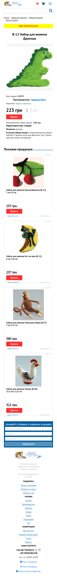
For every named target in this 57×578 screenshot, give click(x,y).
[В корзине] (43, 4)
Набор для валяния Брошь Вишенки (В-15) (26, 190)
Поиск (51, 10)
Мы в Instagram (29, 566)
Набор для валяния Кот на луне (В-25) (24, 256)
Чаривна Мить (38, 99)
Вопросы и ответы (28, 489)
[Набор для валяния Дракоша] (29, 67)
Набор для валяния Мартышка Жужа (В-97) (26, 322)
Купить (14, 116)
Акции (28, 515)
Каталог (28, 500)
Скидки (28, 512)
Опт (28, 523)
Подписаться (28, 444)
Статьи (28, 538)
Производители (28, 504)
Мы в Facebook (29, 561)
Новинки (28, 508)
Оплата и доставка (28, 485)
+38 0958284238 (28, 553)
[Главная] (13, 3)
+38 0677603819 (25, 550)
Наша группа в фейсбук (29, 571)
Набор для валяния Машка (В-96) (21, 389)
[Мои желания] (37, 4)
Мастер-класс (28, 531)
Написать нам (28, 493)
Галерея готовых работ (28, 534)
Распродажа (29, 519)
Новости (28, 542)
